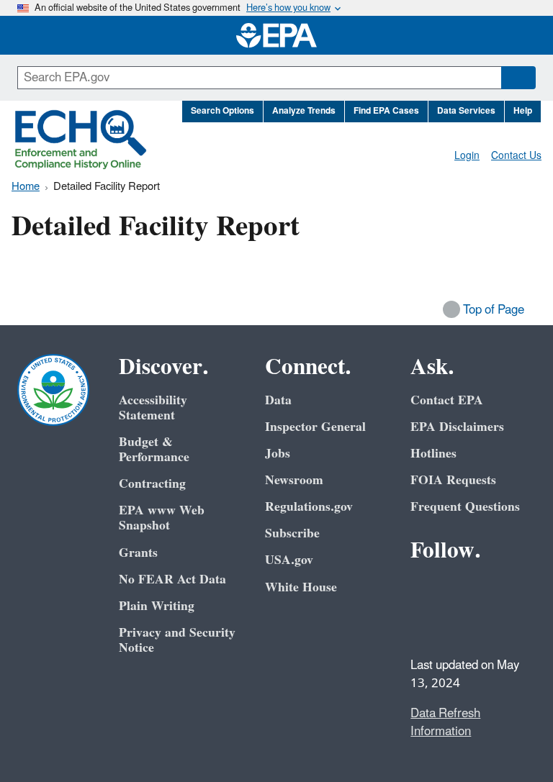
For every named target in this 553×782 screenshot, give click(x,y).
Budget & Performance (154, 450)
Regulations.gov (309, 506)
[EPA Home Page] (276, 35)
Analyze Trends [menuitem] (304, 111)
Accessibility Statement (153, 408)
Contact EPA (446, 400)
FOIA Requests (453, 480)
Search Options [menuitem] (222, 111)
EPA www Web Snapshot (161, 518)
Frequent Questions (465, 506)
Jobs (277, 453)
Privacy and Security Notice (177, 640)
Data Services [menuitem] (466, 111)
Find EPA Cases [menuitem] (386, 111)
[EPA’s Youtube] (494, 590)
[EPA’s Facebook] (424, 590)
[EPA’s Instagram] (459, 624)
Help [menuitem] (522, 111)
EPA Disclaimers (457, 427)
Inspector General (315, 427)
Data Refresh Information (445, 723)
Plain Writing (156, 606)
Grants (138, 552)
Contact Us (516, 155)
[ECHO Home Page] (81, 139)
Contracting (152, 483)
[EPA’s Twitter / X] (459, 590)
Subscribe (292, 533)
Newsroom (294, 480)
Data (278, 400)
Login (467, 155)
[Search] (518, 77)
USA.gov (289, 560)
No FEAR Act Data (172, 579)
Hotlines (433, 453)
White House (301, 587)
